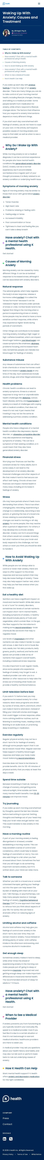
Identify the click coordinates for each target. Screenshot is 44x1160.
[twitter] (11, 1139)
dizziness (35, 343)
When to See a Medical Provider (17, 75)
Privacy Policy (8, 1154)
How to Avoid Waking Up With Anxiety (19, 66)
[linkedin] (4, 1139)
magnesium (19, 639)
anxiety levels (26, 370)
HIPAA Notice (36, 1154)
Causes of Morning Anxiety (15, 62)
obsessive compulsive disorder (26, 434)
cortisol (20, 297)
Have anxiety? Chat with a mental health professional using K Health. (21, 58)
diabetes (26, 398)
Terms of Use (22, 1154)
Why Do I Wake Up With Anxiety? (18, 53)
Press (6, 1118)
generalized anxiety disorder (28, 163)
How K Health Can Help (13, 79)
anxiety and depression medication (23, 1076)
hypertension (33, 401)
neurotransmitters (23, 627)
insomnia (17, 970)
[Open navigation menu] (39, 3)
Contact (7, 1124)
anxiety (33, 88)
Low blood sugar (28, 340)
